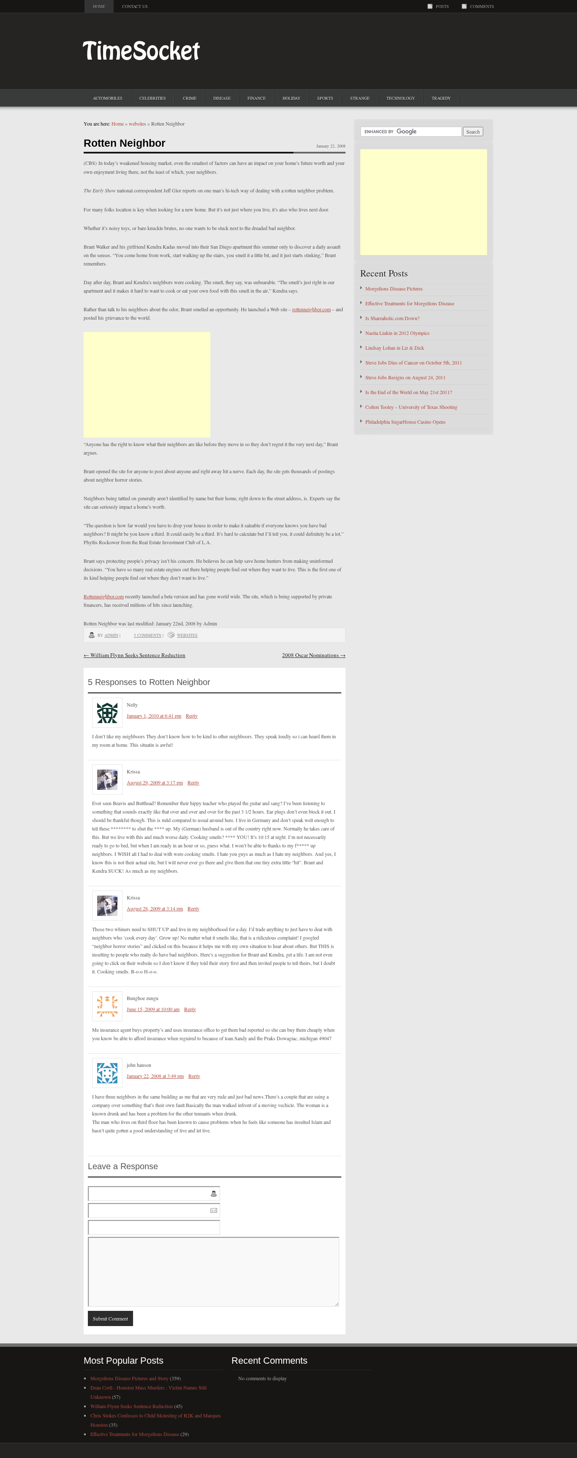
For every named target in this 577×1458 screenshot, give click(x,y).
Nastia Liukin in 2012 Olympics (397, 332)
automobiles (107, 98)
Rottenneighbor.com (104, 596)
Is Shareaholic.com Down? (392, 318)
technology (400, 98)
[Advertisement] (147, 385)
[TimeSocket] (144, 72)
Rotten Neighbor (125, 143)
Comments (482, 6)
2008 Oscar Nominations (314, 655)
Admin (111, 635)
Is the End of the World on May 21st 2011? (408, 392)
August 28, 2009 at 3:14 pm (155, 908)
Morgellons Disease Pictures (394, 288)
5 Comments (147, 635)
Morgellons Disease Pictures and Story (129, 1378)
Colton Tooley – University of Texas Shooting (411, 406)
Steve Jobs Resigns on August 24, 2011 (405, 377)
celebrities (152, 98)
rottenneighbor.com (311, 309)
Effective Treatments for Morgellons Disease (409, 303)
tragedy (441, 98)
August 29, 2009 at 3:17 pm (155, 782)
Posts (442, 6)
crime (189, 98)
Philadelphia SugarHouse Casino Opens (405, 421)
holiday (291, 98)
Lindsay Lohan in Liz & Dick (394, 347)
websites (137, 123)
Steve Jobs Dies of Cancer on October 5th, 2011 (413, 362)
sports (325, 98)
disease (222, 98)
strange (360, 98)
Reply (192, 715)
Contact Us (135, 6)
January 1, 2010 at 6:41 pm (154, 715)
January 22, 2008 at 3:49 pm (155, 1075)
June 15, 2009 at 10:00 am (153, 1009)
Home (99, 6)
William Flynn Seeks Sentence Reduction (134, 655)
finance (257, 98)
